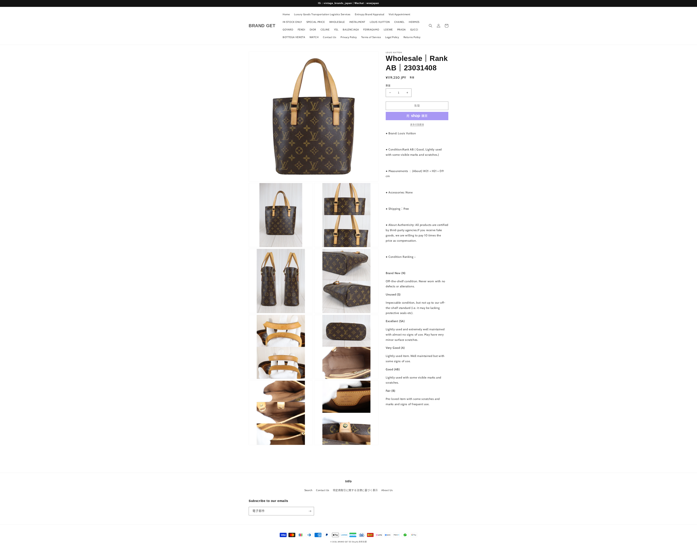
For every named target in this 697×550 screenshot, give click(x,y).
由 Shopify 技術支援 (358, 542)
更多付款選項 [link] (417, 124)
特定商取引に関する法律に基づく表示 (355, 490)
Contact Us (322, 490)
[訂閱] (310, 511)
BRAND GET (343, 542)
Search (308, 490)
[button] (431, 26)
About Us (387, 490)
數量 (388, 85)
